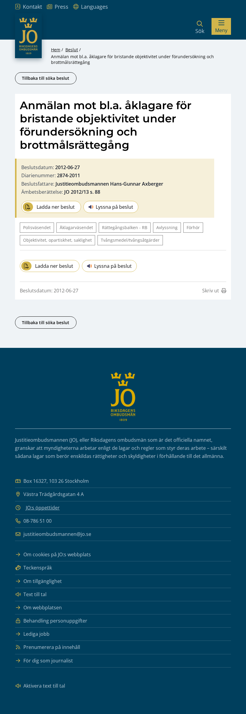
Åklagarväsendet (76, 227)
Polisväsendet (37, 227)
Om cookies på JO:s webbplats (57, 554)
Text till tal (34, 594)
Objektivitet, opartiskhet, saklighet (57, 240)
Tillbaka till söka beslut (45, 78)
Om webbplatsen (42, 607)
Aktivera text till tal (44, 686)
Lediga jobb (36, 634)
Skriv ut (210, 290)
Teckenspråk (37, 567)
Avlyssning (167, 227)
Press (61, 6)
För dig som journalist (48, 660)
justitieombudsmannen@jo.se (57, 534)
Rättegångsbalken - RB (124, 227)
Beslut (71, 49)
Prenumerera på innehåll (51, 647)
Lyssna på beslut (114, 207)
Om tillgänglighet (42, 581)
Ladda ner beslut (56, 207)
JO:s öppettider (43, 507)
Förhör (193, 227)
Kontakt (32, 6)
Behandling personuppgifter (55, 620)
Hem (55, 49)
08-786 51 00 (37, 521)
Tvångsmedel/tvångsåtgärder (130, 240)
